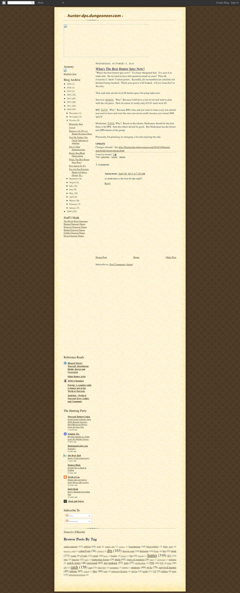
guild (95, 555)
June (71, 189)
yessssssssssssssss (77, 574)
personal (92, 563)
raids (74, 567)
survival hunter (167, 567)
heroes (123, 556)
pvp (169, 563)
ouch (152, 559)
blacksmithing (152, 546)
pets (126, 563)
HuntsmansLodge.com (78, 445)
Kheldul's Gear (70, 73)
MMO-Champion (76, 380)
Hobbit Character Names (74, 229)
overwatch (161, 559)
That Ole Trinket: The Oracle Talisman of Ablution (78, 140)
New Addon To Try (77, 165)
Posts (70, 515)
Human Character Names (74, 223)
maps (86, 559)
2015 (69, 91)
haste (106, 556)
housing (141, 556)
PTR (152, 563)
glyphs (83, 555)
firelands (144, 551)
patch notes (74, 563)
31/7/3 (104, 109)
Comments (73, 521)
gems (73, 555)
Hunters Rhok (74, 465)
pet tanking (110, 563)
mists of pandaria (136, 559)
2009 (69, 211)
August (72, 182)
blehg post (168, 546)
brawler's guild (69, 551)
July (71, 185)
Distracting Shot (76, 124)
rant (90, 567)
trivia (134, 571)
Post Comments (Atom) (121, 264)
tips (95, 571)
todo (105, 571)
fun (164, 551)
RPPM (125, 567)
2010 (69, 109)
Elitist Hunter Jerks (77, 376)
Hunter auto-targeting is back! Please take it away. (78, 481)
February (73, 204)
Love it (72, 127)
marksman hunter (101, 559)
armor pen (110, 546)
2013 (69, 98)
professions (140, 563)
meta (118, 559)
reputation (114, 567)
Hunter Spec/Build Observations (77, 154)
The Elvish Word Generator (76, 221)
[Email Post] (114, 154)
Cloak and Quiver (76, 501)
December (74, 113)
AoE (99, 546)
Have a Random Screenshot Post (79, 493)
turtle (145, 571)
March (72, 200)
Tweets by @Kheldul (74, 531)
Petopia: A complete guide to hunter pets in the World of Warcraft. (80, 388)
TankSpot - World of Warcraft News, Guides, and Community (78, 398)
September (74, 178)
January (73, 207)
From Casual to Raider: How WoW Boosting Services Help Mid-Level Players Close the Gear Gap (79, 423)
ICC (169, 555)
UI (154, 571)
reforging (102, 567)
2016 (69, 87)
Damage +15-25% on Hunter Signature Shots (80, 132)
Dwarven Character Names (75, 226)
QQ (65, 567)
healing (114, 555)
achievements (71, 546)
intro (66, 559)
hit (131, 555)
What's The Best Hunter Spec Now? (79, 161)
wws (174, 571)
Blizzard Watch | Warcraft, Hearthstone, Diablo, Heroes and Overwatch (78, 368)
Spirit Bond (73, 489)
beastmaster (134, 546)
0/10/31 (110, 99)
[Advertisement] (79, 296)
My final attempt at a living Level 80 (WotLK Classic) (79, 437)
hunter (114, 157)
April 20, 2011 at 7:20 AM (131, 173)
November (74, 116)
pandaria (172, 559)
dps (109, 550)
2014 (69, 94)
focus (156, 551)
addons (87, 546)
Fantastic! (72, 448)
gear (173, 551)
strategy (135, 567)
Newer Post (101, 257)
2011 (69, 105)
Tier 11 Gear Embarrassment (77, 148)
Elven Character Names (74, 235)
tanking (86, 571)
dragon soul (128, 551)
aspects (122, 546)
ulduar (164, 571)
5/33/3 (111, 123)
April (71, 196)
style (149, 567)
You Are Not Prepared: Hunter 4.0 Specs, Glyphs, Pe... (79, 172)
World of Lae (74, 477)
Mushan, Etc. (74, 433)
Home (136, 257)
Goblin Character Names (74, 232)
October (73, 120)
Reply (108, 183)
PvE (162, 563)
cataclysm (105, 157)
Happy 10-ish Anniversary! (79, 458)
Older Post (171, 257)
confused (100, 551)
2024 (69, 83)
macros (75, 559)
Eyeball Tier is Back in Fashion (77, 469)
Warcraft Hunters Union (79, 416)
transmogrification (119, 571)
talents (122, 157)
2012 (69, 102)
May (71, 193)
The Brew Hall (74, 455)
